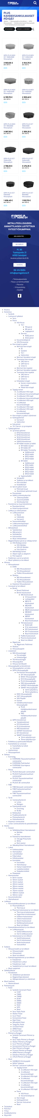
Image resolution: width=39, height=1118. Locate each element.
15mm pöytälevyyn (28, 739)
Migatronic (16, 642)
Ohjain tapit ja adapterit (21, 554)
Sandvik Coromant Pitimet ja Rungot (23, 1036)
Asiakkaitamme (10, 1113)
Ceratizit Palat (17, 1027)
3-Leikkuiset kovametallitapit (28, 398)
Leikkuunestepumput (20, 523)
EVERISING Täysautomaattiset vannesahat (23, 760)
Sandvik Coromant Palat (21, 990)
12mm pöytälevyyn (28, 737)
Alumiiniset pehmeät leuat (27, 491)
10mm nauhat (17, 880)
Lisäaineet (12, 651)
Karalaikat (16, 860)
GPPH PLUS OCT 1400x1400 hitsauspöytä (27, 160)
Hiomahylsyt (21, 865)
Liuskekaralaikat (23, 869)
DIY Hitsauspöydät (28, 675)
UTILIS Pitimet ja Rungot (21, 1057)
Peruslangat (21, 655)
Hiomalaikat (17, 852)
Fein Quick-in (21, 549)
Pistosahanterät (18, 817)
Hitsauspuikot (17, 662)
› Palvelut (19, 284)
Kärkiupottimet (18, 418)
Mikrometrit (17, 532)
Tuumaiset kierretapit (25, 359)
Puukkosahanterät (19, 815)
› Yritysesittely (19, 287)
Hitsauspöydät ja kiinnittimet (18, 21)
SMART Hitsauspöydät (29, 688)
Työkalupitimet (14, 428)
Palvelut (7, 1109)
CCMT (19, 992)
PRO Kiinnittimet (23, 729)
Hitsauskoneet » (9, 29)
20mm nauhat (17, 884)
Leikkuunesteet (18, 513)
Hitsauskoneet (13, 564)
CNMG (19, 994)
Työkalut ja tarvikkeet (25, 480)
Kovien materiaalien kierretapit (28, 384)
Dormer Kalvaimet (24, 1102)
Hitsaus (6, 21)
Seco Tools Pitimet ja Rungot (23, 1039)
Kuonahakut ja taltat (20, 746)
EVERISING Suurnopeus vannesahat (21, 766)
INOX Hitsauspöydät (24, 694)
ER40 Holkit (29, 459)
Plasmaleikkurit (18, 906)
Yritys (6, 1111)
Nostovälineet (13, 983)
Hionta (6, 826)
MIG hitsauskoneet (24, 577)
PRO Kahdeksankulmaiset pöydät (29, 715)
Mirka (19, 841)
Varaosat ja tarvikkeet (16, 586)
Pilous (10, 770)
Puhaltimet (16, 960)
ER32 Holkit (29, 456)
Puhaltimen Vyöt (18, 964)
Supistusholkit (26, 476)
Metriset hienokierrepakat (27, 370)
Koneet (11, 828)
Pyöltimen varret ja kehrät (18, 558)
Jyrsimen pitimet (18, 431)
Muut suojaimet (14, 968)
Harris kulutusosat (24, 940)
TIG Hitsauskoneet (23, 571)
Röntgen (20, 804)
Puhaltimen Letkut (19, 962)
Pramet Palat (17, 1031)
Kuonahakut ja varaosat (17, 744)
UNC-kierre (25, 361)
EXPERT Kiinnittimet (24, 731)
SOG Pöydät (21, 698)
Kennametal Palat (19, 1018)
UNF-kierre (25, 364)
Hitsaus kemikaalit (19, 664)
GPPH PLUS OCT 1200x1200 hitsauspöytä (9, 160)
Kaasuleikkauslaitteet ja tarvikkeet (21, 927)
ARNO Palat (16, 1029)
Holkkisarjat (29, 452)
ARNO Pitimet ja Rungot (21, 1052)
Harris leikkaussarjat (25, 934)
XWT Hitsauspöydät (24, 696)
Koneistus (8, 312)
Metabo (19, 832)
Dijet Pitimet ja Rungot (21, 1048)
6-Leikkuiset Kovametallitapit (23, 412)
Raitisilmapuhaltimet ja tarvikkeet (21, 957)
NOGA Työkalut (18, 1063)
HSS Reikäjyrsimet (19, 543)
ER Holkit (24, 461)
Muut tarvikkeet (27, 640)
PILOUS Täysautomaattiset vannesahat (22, 779)
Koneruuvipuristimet (20, 508)
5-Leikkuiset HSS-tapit (25, 407)
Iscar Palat (16, 1016)
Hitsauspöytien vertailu (21, 668)
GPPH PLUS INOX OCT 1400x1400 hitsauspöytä (9, 91)
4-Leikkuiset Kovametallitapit (23, 404)
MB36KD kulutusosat (29, 613)
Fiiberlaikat (16, 856)
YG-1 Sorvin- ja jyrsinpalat (22, 426)
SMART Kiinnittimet (24, 735)
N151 (18, 1007)
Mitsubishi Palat (18, 1022)
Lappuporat (29, 331)
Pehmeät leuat (22, 489)
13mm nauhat (17, 882)
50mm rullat (17, 895)
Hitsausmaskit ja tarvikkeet (18, 949)
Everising (11, 757)
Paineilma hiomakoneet (21, 836)
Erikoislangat (22, 657)
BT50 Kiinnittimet (23, 435)
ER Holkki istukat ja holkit (26, 444)
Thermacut (21, 908)
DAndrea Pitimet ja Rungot (22, 1055)
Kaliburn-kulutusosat (25, 916)
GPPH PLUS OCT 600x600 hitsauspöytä (9, 195)
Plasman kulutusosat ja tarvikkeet (25, 910)
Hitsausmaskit (17, 951)
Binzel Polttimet (23, 590)
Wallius (15, 575)
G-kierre (24, 366)
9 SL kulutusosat (31, 627)
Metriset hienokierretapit (26, 357)
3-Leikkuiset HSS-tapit (25, 396)
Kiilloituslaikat (17, 858)
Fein (18, 834)
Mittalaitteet (13, 528)
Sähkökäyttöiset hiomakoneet (23, 830)
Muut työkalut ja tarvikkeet (18, 560)
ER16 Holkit (29, 465)
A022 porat (29, 338)
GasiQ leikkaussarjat (24, 932)
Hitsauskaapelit (18, 649)
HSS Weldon (21, 545)
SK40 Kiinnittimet (23, 437)
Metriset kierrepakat (24, 368)
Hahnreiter (25, 355)
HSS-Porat (20, 323)
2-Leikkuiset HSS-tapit (25, 392)
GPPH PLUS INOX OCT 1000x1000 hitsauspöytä (9, 57)
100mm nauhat (18, 893)
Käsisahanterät (18, 819)
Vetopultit (20, 478)
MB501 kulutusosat (29, 617)
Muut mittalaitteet (19, 539)
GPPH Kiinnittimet (19, 720)
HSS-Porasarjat (22, 342)
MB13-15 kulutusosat (29, 602)
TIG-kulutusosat (27, 623)
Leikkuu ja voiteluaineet (17, 510)
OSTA (5, 68)
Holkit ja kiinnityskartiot (21, 495)
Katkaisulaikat (17, 849)
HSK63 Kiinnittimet (24, 441)
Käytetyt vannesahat (16, 821)
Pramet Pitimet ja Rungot (22, 1050)
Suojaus (7, 947)
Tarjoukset (8, 1106)
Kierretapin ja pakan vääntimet (24, 415)
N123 (18, 1005)
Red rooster (21, 843)
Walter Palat (17, 1014)
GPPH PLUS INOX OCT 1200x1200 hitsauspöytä (28, 57)
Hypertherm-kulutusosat (26, 914)
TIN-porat (28, 327)
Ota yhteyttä (19, 236)
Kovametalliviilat (15, 897)
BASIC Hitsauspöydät (29, 677)
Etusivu (7, 310)
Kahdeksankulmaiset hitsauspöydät (24, 23)
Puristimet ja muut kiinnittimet (20, 504)
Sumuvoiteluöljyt (19, 521)
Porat (14, 320)
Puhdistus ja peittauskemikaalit (20, 741)
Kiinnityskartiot (22, 502)
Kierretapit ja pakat (19, 344)
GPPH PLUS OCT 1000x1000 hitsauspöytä (27, 126)
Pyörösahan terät (19, 806)
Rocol (19, 515)
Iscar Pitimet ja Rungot (21, 1044)
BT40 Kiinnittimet (23, 433)
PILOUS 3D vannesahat (21, 783)
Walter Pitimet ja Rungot (22, 1042)
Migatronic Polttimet (24, 644)
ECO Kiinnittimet (23, 724)
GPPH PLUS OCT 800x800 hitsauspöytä (27, 195)
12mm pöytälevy (31, 690)
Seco (14, 318)
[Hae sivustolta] (35, 3)
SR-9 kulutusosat (31, 629)
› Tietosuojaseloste (19, 279)
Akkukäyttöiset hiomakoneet (23, 845)
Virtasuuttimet (30, 597)
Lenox (19, 802)
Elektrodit (28, 625)
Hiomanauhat (13, 875)
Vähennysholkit (22, 498)
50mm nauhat (17, 888)
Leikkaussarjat (18, 929)
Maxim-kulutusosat (24, 921)
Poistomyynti (9, 986)
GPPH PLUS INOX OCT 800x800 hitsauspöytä (9, 126)
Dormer (24, 333)
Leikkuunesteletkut (19, 526)
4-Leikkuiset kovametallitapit (27, 1086)
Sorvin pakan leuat (19, 487)
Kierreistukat (22, 482)
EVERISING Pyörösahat (21, 763)
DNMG (19, 1001)
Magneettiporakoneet (20, 977)
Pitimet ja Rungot (15, 1033)
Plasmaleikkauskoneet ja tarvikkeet (22, 903)
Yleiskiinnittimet (23, 722)
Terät (10, 798)
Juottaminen (13, 750)
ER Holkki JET (26, 448)
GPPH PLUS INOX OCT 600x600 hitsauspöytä (28, 91)
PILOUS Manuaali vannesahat (23, 772)
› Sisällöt (19, 290)
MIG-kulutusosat (27, 595)
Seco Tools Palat (18, 1011)
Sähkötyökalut (9, 970)
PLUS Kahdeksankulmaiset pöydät (15, 25)
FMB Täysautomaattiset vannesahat (21, 794)
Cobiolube (20, 517)
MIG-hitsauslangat (19, 653)
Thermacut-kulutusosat (26, 912)
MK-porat (28, 329)
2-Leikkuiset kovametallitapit (28, 394)
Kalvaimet (16, 424)
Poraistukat (16, 493)
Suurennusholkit (23, 500)
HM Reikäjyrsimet (19, 551)
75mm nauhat (17, 891)
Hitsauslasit (17, 953)
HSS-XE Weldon (22, 547)
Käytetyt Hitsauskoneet (21, 584)
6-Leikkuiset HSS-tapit (25, 409)
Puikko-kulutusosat (28, 636)
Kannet (19, 701)
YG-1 (22, 325)
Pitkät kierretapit (27, 387)
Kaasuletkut (21, 944)
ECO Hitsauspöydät (28, 679)
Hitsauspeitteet (14, 752)
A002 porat (29, 336)
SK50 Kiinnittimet (23, 439)
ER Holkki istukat (27, 446)
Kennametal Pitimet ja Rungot (23, 1046)
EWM (14, 567)
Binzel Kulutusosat (24, 593)
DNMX (19, 1003)
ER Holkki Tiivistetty (28, 450)
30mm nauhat (17, 886)
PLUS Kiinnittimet (23, 726)
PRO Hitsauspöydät (28, 683)
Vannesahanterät (19, 800)
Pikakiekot (16, 873)
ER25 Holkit (29, 454)
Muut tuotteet (9, 981)
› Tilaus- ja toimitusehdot (19, 282)
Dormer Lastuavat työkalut (22, 1065)
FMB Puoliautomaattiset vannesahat (21, 790)
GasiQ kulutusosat (23, 938)
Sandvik (11, 314)
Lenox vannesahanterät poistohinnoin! (22, 824)
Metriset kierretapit (24, 346)
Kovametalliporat (23, 340)
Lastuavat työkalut (15, 316)
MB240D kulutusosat (29, 607)
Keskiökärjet (21, 485)
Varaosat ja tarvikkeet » (24, 29)
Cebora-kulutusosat (24, 919)
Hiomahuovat (13, 899)
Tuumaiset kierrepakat (25, 372)
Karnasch (20, 420)
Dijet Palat (16, 1020)
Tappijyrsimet (17, 390)
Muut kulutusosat (31, 621)
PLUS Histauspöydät (28, 681)
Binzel (14, 588)
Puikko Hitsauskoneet (25, 573)
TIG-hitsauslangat (19, 659)
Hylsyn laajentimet (24, 867)
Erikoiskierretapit (23, 381)
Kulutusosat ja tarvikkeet (22, 936)
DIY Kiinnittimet (23, 733)
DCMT (19, 998)
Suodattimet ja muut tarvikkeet (24, 966)
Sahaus (7, 754)
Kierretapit (21, 1098)
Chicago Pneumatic (24, 839)
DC (22, 348)
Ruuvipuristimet (18, 506)
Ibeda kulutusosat (23, 942)
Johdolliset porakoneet (21, 975)
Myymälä (7, 1115)
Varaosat (16, 748)
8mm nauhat (17, 878)
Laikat (10, 847)
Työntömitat (17, 530)
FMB (10, 785)
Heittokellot (17, 534)
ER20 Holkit (29, 467)
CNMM (19, 996)
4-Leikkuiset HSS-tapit (25, 400)
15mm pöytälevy (31, 692)
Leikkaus (7, 901)
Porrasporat (17, 556)
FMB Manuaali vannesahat (22, 787)
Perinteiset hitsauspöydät (26, 672)
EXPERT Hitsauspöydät (29, 685)
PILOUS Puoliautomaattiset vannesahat (22, 775)
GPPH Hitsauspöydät (20, 670)
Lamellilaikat (17, 854)
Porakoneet (12, 973)
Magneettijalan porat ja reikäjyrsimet (22, 541)
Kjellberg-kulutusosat (25, 923)
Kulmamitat (17, 536)
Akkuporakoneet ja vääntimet (23, 979)
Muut (18, 1009)
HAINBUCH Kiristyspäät (21, 1061)
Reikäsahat (16, 813)
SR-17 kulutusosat (31, 631)
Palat (10, 988)
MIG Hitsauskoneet (24, 569)
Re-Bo (19, 811)
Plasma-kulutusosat (28, 638)
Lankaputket (29, 599)
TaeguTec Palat (18, 1024)
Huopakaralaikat (23, 871)
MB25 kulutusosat (32, 610)
